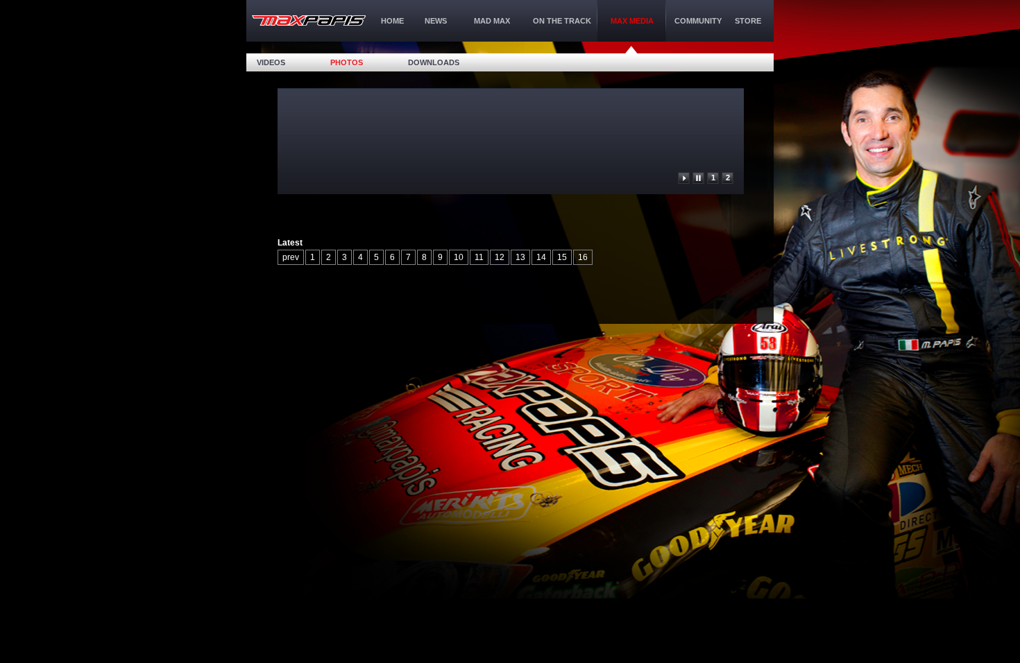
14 (541, 257)
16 (583, 257)
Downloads (433, 62)
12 (499, 257)
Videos (271, 62)
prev (290, 257)
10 (459, 257)
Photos (346, 62)
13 (520, 257)
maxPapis (309, 20)
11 (479, 257)
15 (562, 257)
